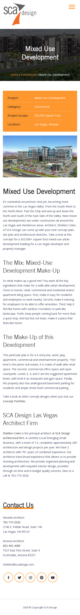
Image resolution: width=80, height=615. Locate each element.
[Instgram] (30, 577)
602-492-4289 (11, 546)
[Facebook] (8, 577)
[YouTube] (52, 577)
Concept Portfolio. (15, 401)
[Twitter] (19, 577)
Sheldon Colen (12, 433)
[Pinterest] (41, 577)
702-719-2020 (11, 522)
